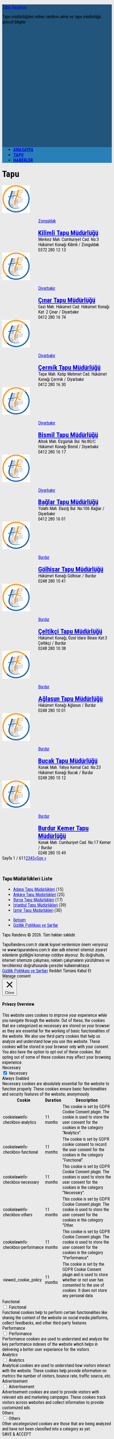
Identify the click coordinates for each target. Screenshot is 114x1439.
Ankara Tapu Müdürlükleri (34, 894)
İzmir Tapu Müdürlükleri (33, 910)
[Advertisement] (57, 86)
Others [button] (8, 1413)
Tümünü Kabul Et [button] (77, 970)
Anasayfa (23, 149)
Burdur (44, 557)
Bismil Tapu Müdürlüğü (68, 435)
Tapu (18, 155)
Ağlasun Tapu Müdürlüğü (70, 699)
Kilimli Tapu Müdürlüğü (68, 233)
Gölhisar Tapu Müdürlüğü (70, 569)
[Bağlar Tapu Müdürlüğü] (16, 480)
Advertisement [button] (15, 1381)
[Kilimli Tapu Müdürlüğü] (16, 211)
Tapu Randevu (14, 7)
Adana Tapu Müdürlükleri (34, 889)
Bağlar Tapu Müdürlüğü (68, 502)
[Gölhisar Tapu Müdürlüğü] (16, 547)
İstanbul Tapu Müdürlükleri (35, 905)
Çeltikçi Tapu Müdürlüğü (70, 631)
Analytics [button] (10, 1354)
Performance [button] (13, 1328)
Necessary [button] (11, 1067)
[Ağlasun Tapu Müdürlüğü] (16, 677)
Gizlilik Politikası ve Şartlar (35, 925)
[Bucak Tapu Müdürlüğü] (16, 739)
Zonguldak (47, 221)
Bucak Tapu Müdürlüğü (67, 761)
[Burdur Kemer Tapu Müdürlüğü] (16, 806)
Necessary (18, 1073)
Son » (41, 858)
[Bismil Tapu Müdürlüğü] (16, 413)
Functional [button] (11, 1301)
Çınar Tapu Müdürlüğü (66, 300)
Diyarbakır (46, 288)
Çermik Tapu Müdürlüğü (69, 367)
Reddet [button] (55, 970)
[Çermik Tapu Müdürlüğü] (16, 346)
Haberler (23, 160)
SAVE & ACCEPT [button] (16, 1434)
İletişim (19, 920)
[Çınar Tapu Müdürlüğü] (16, 278)
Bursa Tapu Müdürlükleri (33, 899)
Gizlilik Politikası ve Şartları (25, 970)
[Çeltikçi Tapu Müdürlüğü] (16, 609)
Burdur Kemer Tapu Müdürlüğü (63, 832)
